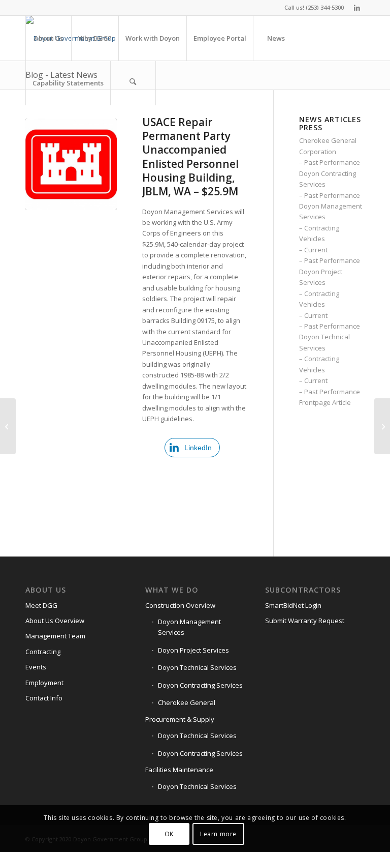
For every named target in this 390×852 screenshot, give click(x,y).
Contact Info (43, 697)
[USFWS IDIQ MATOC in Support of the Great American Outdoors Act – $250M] (382, 426)
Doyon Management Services (189, 627)
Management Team (55, 635)
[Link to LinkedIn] (357, 7)
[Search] (133, 83)
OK (169, 834)
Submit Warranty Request (304, 620)
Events (35, 666)
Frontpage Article (325, 402)
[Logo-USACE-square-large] (71, 164)
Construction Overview (180, 605)
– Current (313, 249)
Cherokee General (186, 702)
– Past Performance (329, 162)
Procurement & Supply (179, 719)
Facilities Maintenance (179, 769)
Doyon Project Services (193, 650)
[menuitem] (48, 38)
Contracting (42, 651)
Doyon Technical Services (197, 667)
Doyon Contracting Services (200, 685)
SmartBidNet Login (293, 605)
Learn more (218, 834)
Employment (44, 682)
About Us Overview (54, 620)
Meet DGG (41, 605)
